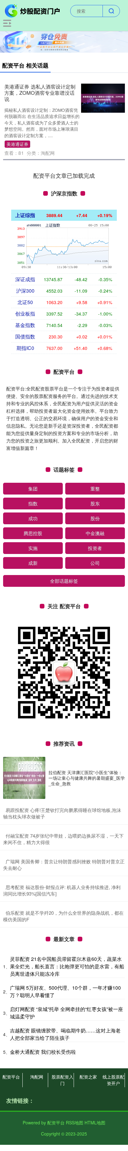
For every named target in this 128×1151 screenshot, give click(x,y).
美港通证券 (17, 144)
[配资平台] (32, 10)
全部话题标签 (64, 581)
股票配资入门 (62, 1080)
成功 (33, 518)
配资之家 (88, 1077)
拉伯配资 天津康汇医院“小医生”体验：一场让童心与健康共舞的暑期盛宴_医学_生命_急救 (86, 778)
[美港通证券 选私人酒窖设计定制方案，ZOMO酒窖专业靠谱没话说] (103, 97)
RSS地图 (74, 1122)
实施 (33, 548)
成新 (33, 563)
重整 (95, 488)
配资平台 (11, 1077)
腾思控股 (33, 533)
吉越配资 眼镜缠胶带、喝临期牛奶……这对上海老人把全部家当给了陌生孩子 (65, 1034)
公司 (95, 563)
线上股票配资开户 (113, 1080)
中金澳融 (95, 533)
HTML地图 (95, 1122)
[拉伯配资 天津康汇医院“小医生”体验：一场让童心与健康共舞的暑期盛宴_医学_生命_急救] (24, 778)
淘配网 (36, 1077)
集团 (33, 488)
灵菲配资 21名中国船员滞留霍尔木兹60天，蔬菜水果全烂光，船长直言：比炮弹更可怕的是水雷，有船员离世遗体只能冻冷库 (67, 966)
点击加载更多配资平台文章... (64, 175)
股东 (95, 503)
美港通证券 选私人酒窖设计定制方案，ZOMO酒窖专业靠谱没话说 (39, 92)
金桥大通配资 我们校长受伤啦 (43, 1051)
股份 (95, 518)
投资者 (95, 548)
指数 (33, 503)
